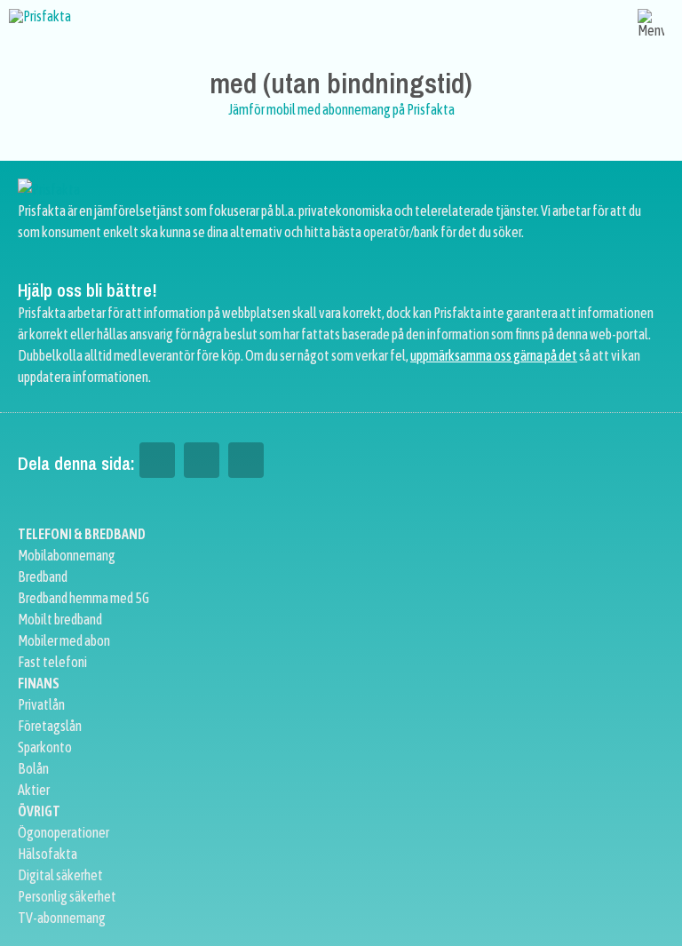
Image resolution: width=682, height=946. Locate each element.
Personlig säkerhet (67, 896)
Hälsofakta (47, 854)
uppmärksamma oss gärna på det (493, 355)
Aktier (34, 790)
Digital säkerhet (60, 875)
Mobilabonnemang (66, 555)
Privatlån (41, 704)
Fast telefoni (52, 662)
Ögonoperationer (63, 832)
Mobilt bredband (60, 619)
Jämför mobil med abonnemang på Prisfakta (341, 109)
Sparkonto (45, 747)
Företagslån (50, 726)
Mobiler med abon (64, 640)
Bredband (42, 576)
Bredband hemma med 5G (83, 598)
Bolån (33, 768)
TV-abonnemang (62, 918)
